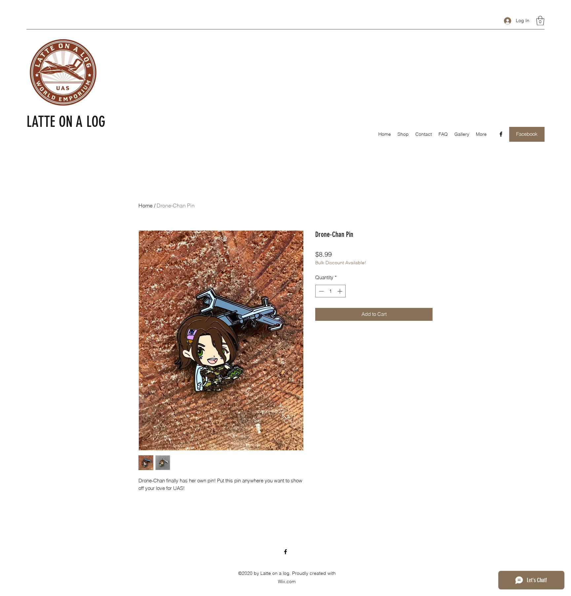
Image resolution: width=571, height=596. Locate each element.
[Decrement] (320, 291)
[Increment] (340, 291)
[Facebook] (501, 134)
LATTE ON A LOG (65, 121)
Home (145, 205)
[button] (540, 20)
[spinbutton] (330, 291)
